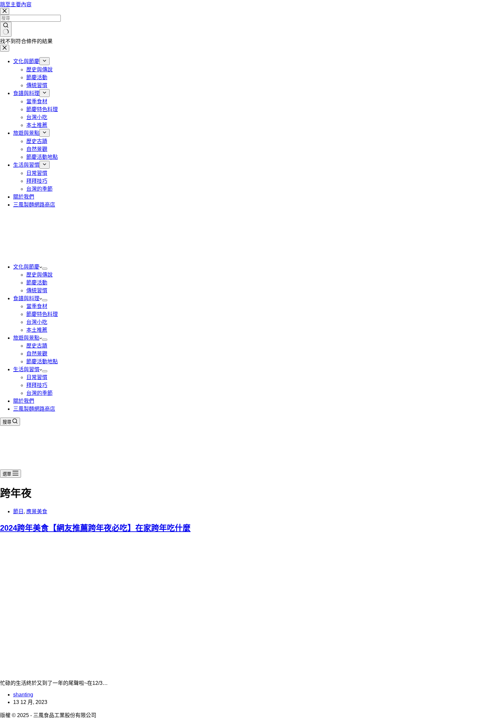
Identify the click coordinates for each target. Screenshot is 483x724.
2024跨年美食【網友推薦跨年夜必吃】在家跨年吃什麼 (95, 527)
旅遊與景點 (26, 338)
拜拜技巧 (36, 385)
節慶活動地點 (42, 361)
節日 (18, 511)
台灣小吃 (36, 322)
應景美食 (36, 511)
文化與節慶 (26, 267)
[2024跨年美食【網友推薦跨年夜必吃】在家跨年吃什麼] (126, 670)
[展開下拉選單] (44, 269)
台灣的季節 (39, 393)
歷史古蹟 (36, 346)
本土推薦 (36, 330)
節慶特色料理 (42, 314)
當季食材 (36, 306)
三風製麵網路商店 (34, 409)
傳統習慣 (36, 290)
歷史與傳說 (39, 275)
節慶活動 (36, 282)
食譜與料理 (26, 298)
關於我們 (23, 401)
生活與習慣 (26, 369)
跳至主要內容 (16, 4)
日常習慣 (36, 377)
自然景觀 (36, 353)
